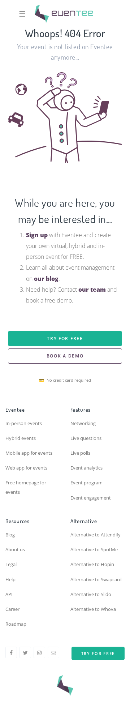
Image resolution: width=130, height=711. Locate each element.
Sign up (37, 235)
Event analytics (86, 467)
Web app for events (26, 467)
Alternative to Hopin (92, 564)
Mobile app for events (28, 453)
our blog (46, 279)
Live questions (85, 438)
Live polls (80, 453)
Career (12, 609)
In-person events (23, 423)
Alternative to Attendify (95, 534)
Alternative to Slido (90, 594)
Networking (83, 423)
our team (92, 290)
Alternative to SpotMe (94, 549)
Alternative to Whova (93, 609)
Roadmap (15, 624)
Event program (86, 482)
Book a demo (65, 356)
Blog (10, 534)
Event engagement (90, 497)
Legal (11, 564)
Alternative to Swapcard (96, 579)
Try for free (65, 338)
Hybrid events (20, 438)
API (9, 594)
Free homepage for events (25, 487)
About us (15, 549)
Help (10, 579)
